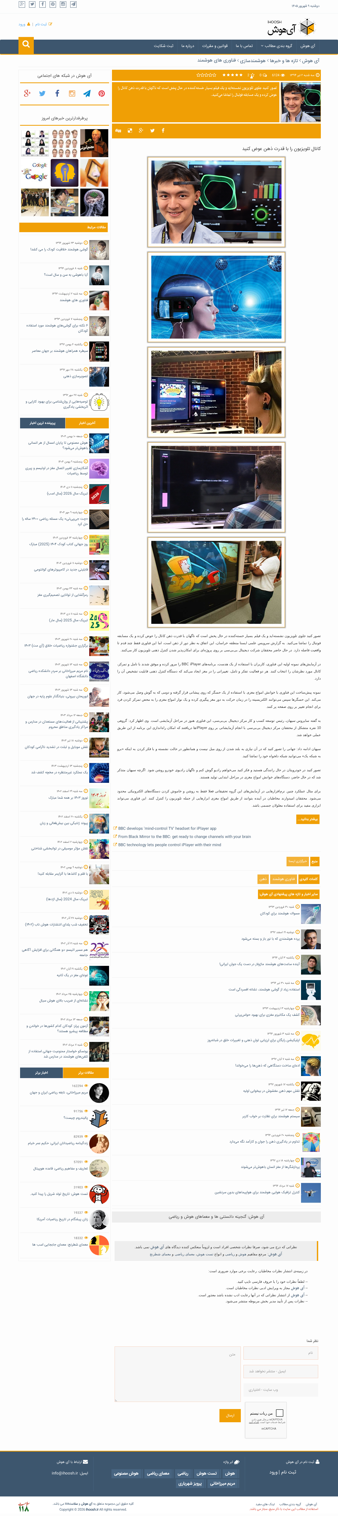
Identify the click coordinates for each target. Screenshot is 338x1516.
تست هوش (205, 1254)
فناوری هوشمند (283, 879)
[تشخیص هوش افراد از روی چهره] (64, 143)
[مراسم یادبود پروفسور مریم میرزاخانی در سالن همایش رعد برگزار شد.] (94, 143)
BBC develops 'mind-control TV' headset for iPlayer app (167, 829)
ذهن (263, 879)
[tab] (42, 423)
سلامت (73, 1503)
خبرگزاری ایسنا (298, 861)
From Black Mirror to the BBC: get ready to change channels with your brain (184, 837)
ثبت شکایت (163, 46)
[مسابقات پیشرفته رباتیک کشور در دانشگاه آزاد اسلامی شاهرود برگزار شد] (35, 202)
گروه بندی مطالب (278, 46)
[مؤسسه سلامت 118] (24, 1507)
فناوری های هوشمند (216, 60)
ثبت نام (41, 24)
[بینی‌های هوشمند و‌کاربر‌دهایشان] (94, 173)
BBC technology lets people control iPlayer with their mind (169, 845)
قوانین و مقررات (215, 46)
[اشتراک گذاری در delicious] (129, 131)
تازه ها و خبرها (284, 61)
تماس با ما (244, 46)
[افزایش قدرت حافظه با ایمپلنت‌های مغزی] (94, 202)
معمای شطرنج (160, 1254)
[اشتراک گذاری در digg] (118, 131)
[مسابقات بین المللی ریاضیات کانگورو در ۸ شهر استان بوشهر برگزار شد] (64, 202)
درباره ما (187, 46)
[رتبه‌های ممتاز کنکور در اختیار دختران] (35, 143)
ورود (21, 24)
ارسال (230, 1416)
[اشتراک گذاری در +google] (141, 131)
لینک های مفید (265, 1504)
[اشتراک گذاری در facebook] (163, 131)
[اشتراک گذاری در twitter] (152, 131)
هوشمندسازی (253, 61)
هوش (242, 1254)
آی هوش (308, 46)
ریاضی (230, 1254)
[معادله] (35, 173)
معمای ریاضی (185, 1254)
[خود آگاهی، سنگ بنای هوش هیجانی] (64, 173)
